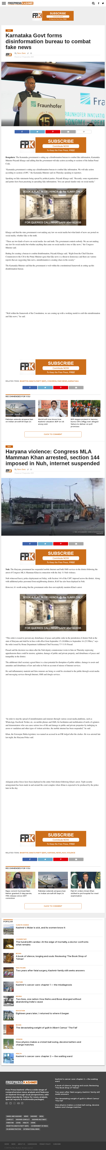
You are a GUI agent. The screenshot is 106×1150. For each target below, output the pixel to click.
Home (7, 1144)
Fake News (62, 381)
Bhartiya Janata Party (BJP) (33, 381)
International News (31, 1129)
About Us (21, 1144)
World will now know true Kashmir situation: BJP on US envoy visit (51, 421)
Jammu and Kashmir (14, 1116)
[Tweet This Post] (37, 131)
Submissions (32, 1144)
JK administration (13, 1129)
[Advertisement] (53, 291)
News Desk (21, 53)
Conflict (9, 1119)
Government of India (39, 1126)
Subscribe (57, 1144)
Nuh (64, 853)
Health (25, 1123)
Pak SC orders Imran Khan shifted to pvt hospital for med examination (84, 893)
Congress (52, 381)
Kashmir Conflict (23, 1119)
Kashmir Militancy (39, 1119)
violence (71, 853)
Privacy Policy (45, 1144)
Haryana (51, 853)
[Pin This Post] (52, 131)
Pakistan (10, 1123)
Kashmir (34, 1116)
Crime (33, 1123)
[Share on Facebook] (22, 131)
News (58, 853)
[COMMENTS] (83, 131)
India (41, 1116)
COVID (18, 1123)
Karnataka (73, 381)
